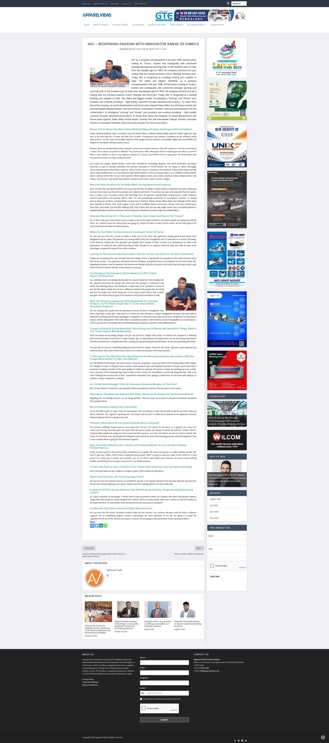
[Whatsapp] (105, 526)
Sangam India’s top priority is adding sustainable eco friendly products (157, 623)
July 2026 (214, 505)
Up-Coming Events (196, 25)
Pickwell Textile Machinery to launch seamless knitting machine (187, 623)
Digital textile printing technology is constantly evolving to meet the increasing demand (127, 625)
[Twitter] (96, 526)
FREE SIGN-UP (140, 3)
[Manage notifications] (323, 737)
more (129, 674)
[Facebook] (92, 526)
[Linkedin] (101, 526)
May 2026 (214, 518)
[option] (246, 413)
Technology (138, 25)
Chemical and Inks (157, 25)
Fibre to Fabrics (101, 25)
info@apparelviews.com (209, 671)
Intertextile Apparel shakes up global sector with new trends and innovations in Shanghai (245, 421)
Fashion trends (120, 25)
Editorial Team (135, 49)
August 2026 (215, 499)
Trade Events (176, 25)
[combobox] (143, 693)
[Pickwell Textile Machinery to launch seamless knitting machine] (188, 609)
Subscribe (114, 3)
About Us (86, 3)
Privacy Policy (88, 679)
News (86, 25)
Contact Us (126, 3)
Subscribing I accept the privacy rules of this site (161, 699)
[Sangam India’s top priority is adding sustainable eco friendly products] (158, 609)
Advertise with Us (100, 3)
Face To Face (161, 49)
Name (211, 536)
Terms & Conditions (90, 682)
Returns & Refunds (89, 685)
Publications (217, 25)
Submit (164, 719)
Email (211, 549)
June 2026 (214, 511)
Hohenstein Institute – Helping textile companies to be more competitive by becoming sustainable (98, 629)
